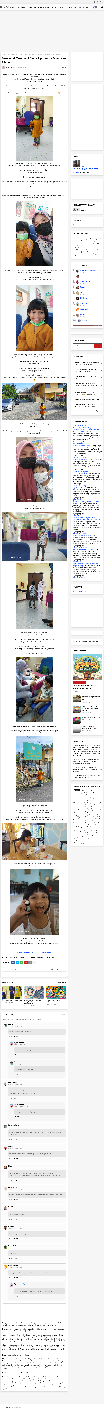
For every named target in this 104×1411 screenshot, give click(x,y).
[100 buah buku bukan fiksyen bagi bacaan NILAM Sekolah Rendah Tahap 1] (77, 709)
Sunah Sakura (13, 1125)
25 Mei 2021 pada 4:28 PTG (15, 1248)
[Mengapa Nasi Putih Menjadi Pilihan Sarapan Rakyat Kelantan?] (77, 698)
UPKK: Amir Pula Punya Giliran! (54, 1001)
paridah (83, 315)
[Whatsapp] (21, 962)
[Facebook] (13, 962)
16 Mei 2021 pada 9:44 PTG (15, 1228)
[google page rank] (80, 591)
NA (81, 292)
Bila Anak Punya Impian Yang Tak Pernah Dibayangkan (32, 1001)
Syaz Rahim (18, 1284)
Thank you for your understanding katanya (89, 727)
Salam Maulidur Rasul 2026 (82, 536)
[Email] (30, 962)
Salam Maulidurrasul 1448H (82, 446)
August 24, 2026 (78, 488)
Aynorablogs (77, 500)
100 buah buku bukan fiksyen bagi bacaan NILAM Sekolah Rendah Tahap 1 (91, 708)
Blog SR (4, 7)
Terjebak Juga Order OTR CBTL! (86, 169)
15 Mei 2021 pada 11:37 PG (15, 1209)
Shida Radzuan (14, 1246)
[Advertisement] (50, 16)
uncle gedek (12, 1082)
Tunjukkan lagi (61, 982)
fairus (10, 1024)
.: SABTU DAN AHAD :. (80, 474)
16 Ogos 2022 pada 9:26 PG (15, 1267)
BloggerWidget (98, 325)
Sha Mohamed (13, 1207)
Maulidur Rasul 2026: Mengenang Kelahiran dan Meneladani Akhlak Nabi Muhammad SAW (86, 430)
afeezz (10, 1146)
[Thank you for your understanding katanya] (77, 729)
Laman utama (6, 54)
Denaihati (76, 516)
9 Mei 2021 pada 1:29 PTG (15, 1084)
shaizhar (83, 276)
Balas (10, 1036)
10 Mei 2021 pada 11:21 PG (15, 1168)
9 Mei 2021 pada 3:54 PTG (15, 1127)
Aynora (84, 320)
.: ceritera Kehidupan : (80, 472)
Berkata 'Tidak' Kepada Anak (91, 717)
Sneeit (100, 411)
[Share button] (34, 962)
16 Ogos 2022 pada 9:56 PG (21, 1286)
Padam (16, 1036)
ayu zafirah (23, 957)
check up (32, 957)
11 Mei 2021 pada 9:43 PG (15, 1189)
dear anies (83, 303)
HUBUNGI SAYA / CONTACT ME (38, 7)
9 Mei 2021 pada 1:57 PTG (21, 1106)
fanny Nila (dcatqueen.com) (90, 270)
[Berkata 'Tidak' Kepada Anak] (77, 720)
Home (12, 7)
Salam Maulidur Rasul (80, 460)
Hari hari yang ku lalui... (81, 548)
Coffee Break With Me (80, 458)
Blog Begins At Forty (79, 486)
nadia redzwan (14, 1265)
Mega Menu (21, 7)
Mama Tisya (77, 562)
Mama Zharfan (85, 281)
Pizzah (10, 1166)
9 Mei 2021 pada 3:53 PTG (21, 1064)
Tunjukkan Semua (79, 578)
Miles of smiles (78, 444)
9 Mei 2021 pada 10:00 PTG (15, 1148)
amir (10, 957)
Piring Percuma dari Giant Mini (83, 550)
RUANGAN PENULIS (57, 7)
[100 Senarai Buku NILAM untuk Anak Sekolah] (87, 667)
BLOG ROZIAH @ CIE (79, 426)
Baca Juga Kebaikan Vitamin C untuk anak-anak (34, 952)
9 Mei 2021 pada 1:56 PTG (21, 1044)
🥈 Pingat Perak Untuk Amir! (12, 1000)
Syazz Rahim (19, 1043)
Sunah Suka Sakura (79, 534)
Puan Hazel (84, 309)
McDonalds (16, 54)
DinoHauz (83, 298)
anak (15, 957)
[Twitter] (17, 962)
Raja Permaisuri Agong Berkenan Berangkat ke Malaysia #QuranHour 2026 (86, 519)
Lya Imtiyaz (12, 1226)
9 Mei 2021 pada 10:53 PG (15, 1026)
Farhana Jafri (13, 1187)
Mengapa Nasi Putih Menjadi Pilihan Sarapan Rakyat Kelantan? (91, 698)
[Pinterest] (26, 962)
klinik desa (41, 957)
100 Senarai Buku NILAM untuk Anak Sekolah (85, 687)
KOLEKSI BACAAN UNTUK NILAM (77, 7)
